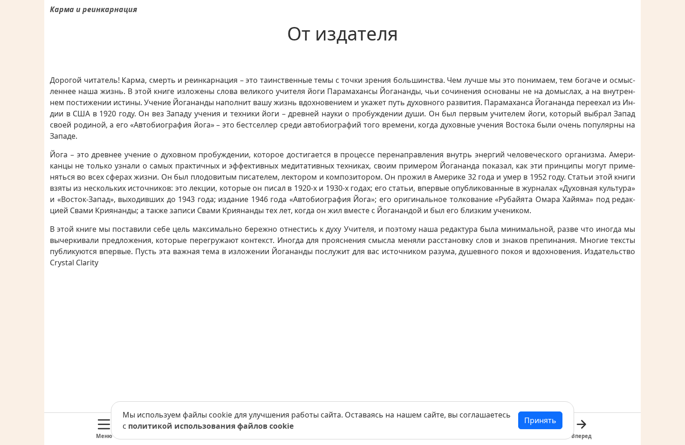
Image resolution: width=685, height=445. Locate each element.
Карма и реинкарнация (93, 9)
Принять (540, 420)
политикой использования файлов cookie (211, 426)
